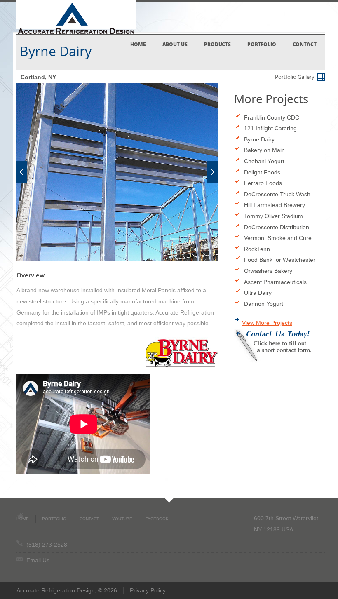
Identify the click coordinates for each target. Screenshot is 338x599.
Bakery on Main (264, 150)
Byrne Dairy (259, 139)
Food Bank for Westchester (279, 259)
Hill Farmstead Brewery (274, 205)
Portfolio (261, 44)
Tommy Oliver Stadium (273, 216)
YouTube (122, 519)
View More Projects (267, 322)
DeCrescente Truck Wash (277, 194)
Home (138, 44)
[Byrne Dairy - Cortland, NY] (117, 172)
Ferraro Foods (263, 183)
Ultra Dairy (258, 292)
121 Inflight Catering (270, 128)
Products (217, 44)
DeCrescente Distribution (276, 227)
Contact (305, 44)
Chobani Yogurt (264, 161)
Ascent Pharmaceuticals (275, 282)
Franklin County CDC (271, 117)
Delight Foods (262, 172)
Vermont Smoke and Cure (278, 238)
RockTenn (257, 249)
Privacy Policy (148, 590)
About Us (175, 44)
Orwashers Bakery (268, 271)
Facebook (157, 519)
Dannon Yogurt (263, 304)
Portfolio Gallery (295, 76)
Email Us (37, 560)
